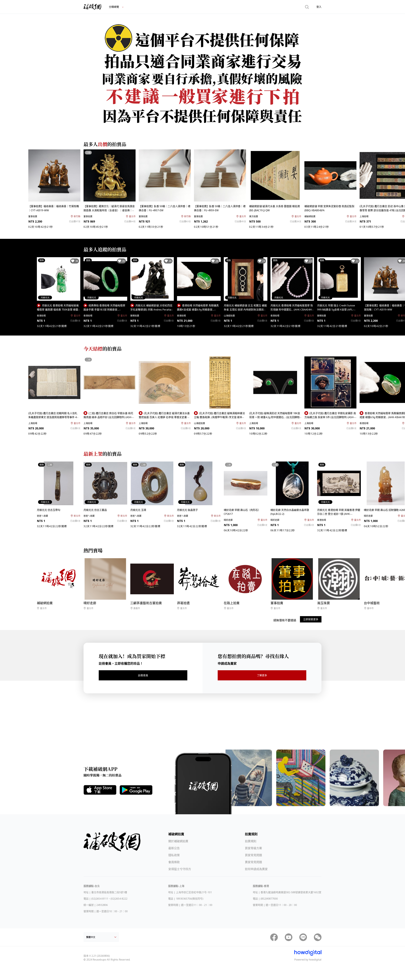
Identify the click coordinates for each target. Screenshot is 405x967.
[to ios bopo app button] (100, 790)
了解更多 (262, 675)
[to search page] (307, 7)
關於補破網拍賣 (178, 841)
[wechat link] (317, 937)
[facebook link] (274, 937)
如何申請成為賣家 (256, 869)
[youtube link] (288, 937)
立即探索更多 (310, 619)
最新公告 (174, 848)
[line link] (303, 937)
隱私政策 (174, 855)
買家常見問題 (253, 855)
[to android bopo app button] (136, 790)
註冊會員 (143, 675)
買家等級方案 (253, 848)
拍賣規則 (250, 841)
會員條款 (174, 862)
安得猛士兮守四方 (179, 869)
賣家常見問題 (253, 862)
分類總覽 (114, 7)
